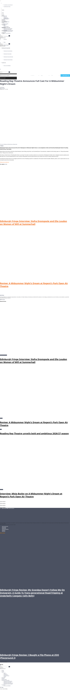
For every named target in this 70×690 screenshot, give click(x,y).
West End (5, 15)
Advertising (3, 531)
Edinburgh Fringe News (7, 29)
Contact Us (4, 32)
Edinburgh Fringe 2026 (6, 48)
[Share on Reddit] (2, 145)
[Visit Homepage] (5, 3)
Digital (5, 676)
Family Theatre (6, 45)
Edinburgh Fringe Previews (8, 31)
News (3, 15)
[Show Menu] (0, 38)
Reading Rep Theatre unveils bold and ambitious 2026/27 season (34, 433)
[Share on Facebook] (1, 145)
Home (3, 10)
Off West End (6, 674)
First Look (3, 18)
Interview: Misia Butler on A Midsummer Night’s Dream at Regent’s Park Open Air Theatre (31, 495)
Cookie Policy (4, 528)
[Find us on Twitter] (0, 20)
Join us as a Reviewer (7, 33)
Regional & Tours (6, 18)
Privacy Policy (4, 527)
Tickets (3, 22)
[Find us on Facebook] (1, 20)
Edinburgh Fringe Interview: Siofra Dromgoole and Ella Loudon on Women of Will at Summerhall (33, 223)
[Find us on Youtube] (2, 687)
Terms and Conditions (5, 529)
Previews (3, 16)
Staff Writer (2, 87)
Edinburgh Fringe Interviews (8, 30)
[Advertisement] (17, 7)
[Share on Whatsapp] (3, 145)
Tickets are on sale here (4, 162)
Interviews (4, 20)
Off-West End (6, 17)
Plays (4, 25)
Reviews (3, 24)
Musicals (5, 39)
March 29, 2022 (2, 88)
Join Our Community (5, 526)
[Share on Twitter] (0, 145)
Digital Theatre (4, 21)
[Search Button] (0, 34)
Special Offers (6, 23)
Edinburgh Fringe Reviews (8, 28)
